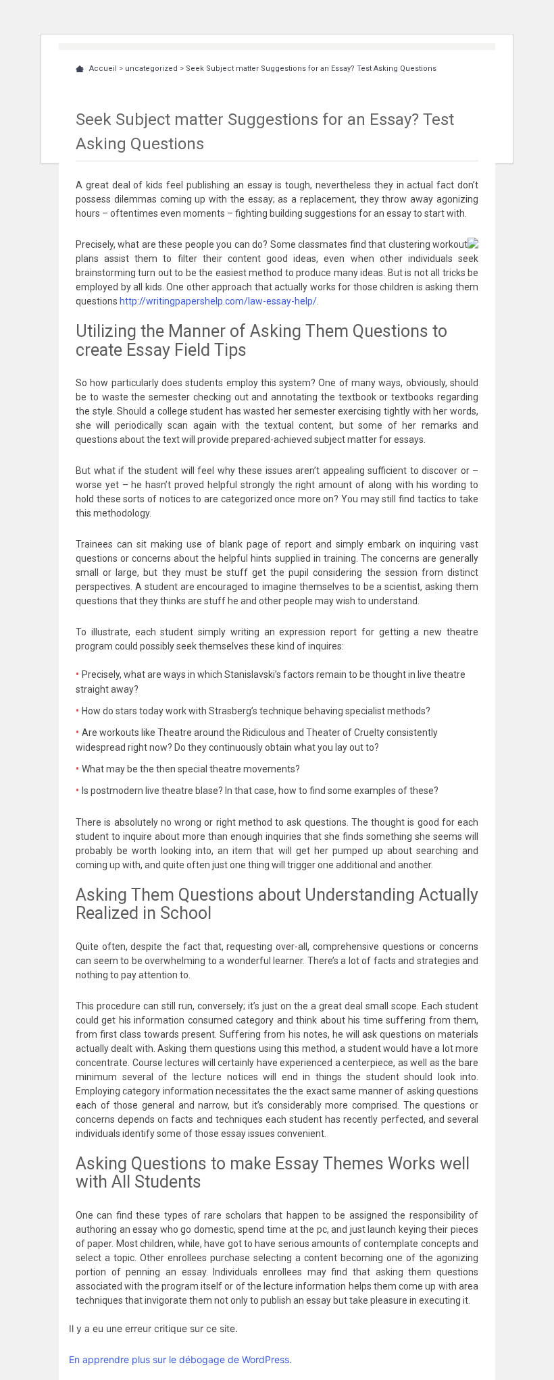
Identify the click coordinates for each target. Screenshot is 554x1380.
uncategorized (151, 68)
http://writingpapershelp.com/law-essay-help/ (218, 301)
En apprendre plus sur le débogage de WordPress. (180, 1359)
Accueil (103, 68)
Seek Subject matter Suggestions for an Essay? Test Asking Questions (311, 68)
